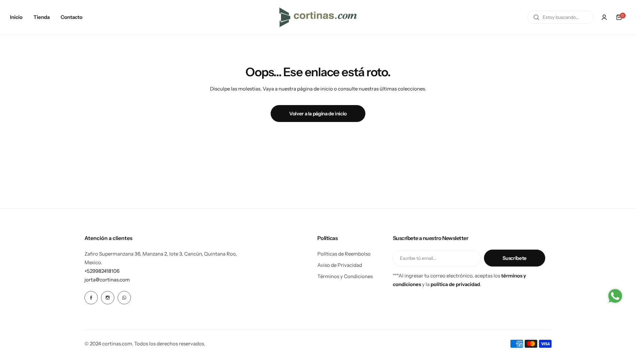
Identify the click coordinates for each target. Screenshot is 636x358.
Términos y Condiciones (345, 276)
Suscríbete (515, 258)
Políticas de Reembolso (344, 254)
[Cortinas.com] (318, 17)
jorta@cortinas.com (107, 279)
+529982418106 (102, 271)
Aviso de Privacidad (339, 265)
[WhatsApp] (124, 297)
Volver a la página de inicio (318, 113)
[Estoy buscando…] (536, 17)
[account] (604, 17)
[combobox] (560, 17)
